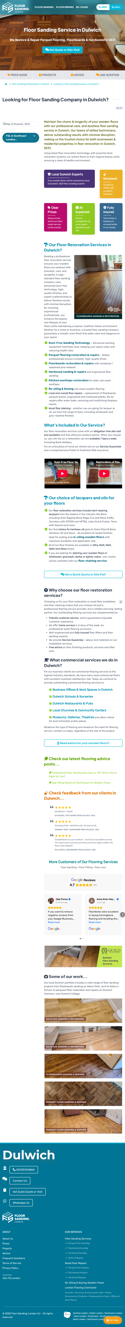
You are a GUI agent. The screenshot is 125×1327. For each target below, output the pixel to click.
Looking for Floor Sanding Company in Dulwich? (76, 84)
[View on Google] (51, 901)
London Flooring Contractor (80, 1287)
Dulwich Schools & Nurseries (73, 696)
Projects (7, 1248)
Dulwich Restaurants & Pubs (73, 703)
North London (96, 1313)
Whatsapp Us (21, 1202)
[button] (20, 138)
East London (80, 1316)
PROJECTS (49, 75)
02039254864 (25, 1169)
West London (79, 1319)
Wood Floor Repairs (76, 1263)
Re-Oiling (82, 7)
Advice (6, 1253)
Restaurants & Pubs (99, 1296)
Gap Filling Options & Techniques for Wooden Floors (81, 782)
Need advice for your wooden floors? (84, 743)
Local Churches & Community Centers (79, 710)
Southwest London (109, 1316)
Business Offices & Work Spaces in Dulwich (83, 689)
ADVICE (79, 75)
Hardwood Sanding (77, 1253)
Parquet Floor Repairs (78, 1267)
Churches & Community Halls (89, 1292)
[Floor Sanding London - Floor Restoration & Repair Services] (16, 7)
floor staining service (92, 560)
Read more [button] (54, 922)
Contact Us (20, 1180)
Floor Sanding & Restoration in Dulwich (30, 84)
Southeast (93, 1316)
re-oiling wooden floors (88, 537)
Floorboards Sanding (78, 1248)
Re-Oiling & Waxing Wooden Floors (84, 1282)
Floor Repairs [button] (65, 7)
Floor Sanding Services (78, 1238)
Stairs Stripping (75, 1258)
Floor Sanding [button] (44, 7)
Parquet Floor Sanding (79, 1243)
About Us (7, 1238)
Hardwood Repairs (77, 1277)
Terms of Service (11, 1263)
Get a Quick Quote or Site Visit (85, 574)
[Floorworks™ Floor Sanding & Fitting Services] (6, 84)
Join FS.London (11, 1278)
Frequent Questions (13, 1258)
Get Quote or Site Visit (64, 50)
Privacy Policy (10, 1268)
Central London (80, 1313)
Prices (5, 1243)
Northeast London (113, 1313)
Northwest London (96, 1319)
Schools (69, 1292)
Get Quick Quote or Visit (27, 1191)
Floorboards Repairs (78, 1272)
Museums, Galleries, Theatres (73, 717)
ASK (109, 75)
